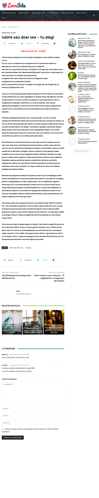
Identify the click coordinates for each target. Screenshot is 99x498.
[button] (94, 15)
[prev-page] (3, 338)
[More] (54, 43)
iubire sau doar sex (16, 248)
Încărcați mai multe (82, 151)
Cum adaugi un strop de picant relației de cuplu (33, 331)
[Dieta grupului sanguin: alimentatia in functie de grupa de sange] (72, 130)
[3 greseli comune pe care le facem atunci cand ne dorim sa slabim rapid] (72, 120)
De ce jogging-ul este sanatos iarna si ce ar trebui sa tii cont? (86, 110)
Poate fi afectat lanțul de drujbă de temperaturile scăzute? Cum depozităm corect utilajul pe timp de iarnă (87, 88)
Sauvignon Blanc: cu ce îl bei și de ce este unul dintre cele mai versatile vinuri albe (54, 329)
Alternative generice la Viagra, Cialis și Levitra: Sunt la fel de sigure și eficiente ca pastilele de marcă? (12, 329)
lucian (5, 365)
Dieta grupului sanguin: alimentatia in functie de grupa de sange (87, 131)
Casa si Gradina (84, 82)
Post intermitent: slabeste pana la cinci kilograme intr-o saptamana (86, 99)
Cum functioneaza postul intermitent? (87, 142)
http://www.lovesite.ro (23, 294)
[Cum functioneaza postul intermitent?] (72, 141)
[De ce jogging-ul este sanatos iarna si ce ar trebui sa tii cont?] (72, 109)
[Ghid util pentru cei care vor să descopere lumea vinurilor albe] (72, 76)
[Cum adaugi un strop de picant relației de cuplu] (33, 322)
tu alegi (28, 248)
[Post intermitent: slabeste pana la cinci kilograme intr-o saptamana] (72, 98)
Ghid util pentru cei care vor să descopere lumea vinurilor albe (86, 76)
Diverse (81, 73)
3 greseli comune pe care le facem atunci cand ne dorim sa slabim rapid (87, 120)
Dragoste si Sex (13, 27)
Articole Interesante (53, 325)
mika (18, 291)
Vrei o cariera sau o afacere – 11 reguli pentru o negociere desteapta (49, 278)
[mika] (9, 292)
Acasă (4, 27)
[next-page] (7, 338)
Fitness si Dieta (84, 94)
